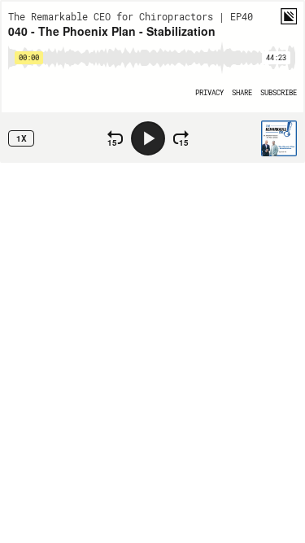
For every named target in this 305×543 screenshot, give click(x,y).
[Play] (148, 138)
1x (21, 138)
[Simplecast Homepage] (288, 16)
